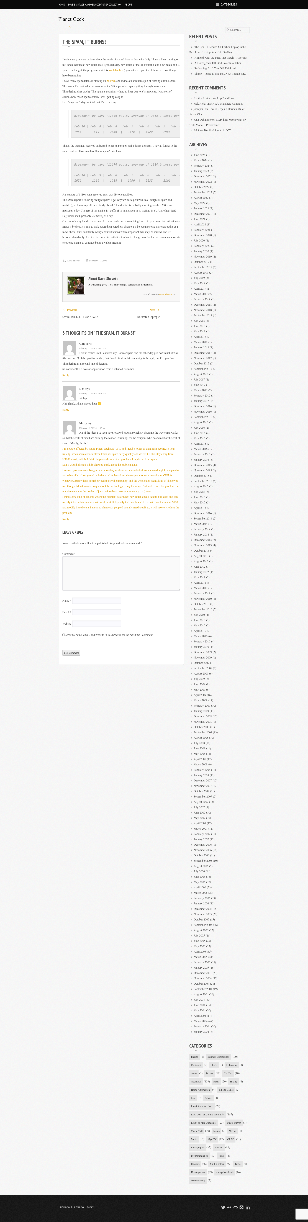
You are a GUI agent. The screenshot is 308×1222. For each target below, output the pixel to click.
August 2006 (201, 866)
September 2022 (203, 192)
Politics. (219, 1147)
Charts (214, 1065)
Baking (194, 1056)
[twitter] (223, 1207)
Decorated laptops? (148, 317)
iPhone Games (226, 1089)
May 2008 (199, 753)
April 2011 (200, 582)
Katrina (208, 1098)
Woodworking (198, 1180)
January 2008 (201, 775)
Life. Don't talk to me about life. (207, 1114)
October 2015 (201, 475)
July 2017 (199, 379)
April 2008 (200, 759)
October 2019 (201, 262)
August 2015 (201, 486)
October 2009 (201, 663)
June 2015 (199, 497)
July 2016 (199, 427)
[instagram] (241, 1207)
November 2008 (203, 721)
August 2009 (201, 673)
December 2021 (203, 213)
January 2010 (201, 647)
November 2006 (203, 850)
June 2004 (199, 1005)
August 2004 (201, 994)
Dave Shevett (73, 260)
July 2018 (199, 320)
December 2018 (203, 304)
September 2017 (203, 369)
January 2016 (201, 459)
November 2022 (203, 181)
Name (66, 600)
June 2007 (199, 812)
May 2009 (199, 689)
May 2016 (199, 438)
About (128, 4)
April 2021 (200, 224)
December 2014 (203, 513)
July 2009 (199, 679)
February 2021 (202, 229)
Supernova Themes (83, 1207)
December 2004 (203, 973)
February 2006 (202, 898)
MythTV (212, 1139)
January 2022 (201, 208)
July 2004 (199, 999)
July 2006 (199, 871)
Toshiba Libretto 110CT (217, 130)
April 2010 (200, 630)
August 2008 (201, 737)
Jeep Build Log (225, 98)
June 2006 (199, 876)
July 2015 (199, 491)
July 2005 (199, 935)
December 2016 (203, 406)
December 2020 (203, 235)
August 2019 (201, 272)
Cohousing (231, 1065)
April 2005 (200, 951)
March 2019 (200, 294)
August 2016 (201, 422)
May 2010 (199, 625)
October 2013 (201, 550)
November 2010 (203, 598)
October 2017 (201, 363)
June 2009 (199, 684)
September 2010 (203, 609)
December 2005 (203, 908)
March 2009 (200, 700)
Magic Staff (197, 1131)
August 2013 (201, 556)
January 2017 (201, 401)
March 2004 (200, 1021)
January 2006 (201, 903)
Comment (69, 553)
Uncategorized (198, 1172)
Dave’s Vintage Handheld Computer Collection (94, 4)
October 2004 (201, 983)
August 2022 (201, 197)
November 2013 (203, 545)
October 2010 (201, 604)
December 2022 (203, 176)
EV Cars (228, 1073)
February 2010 (202, 641)
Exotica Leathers (203, 98)
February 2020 (202, 246)
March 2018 (200, 342)
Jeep (193, 1098)
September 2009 (203, 668)
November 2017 (203, 358)
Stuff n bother (217, 1164)
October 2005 (201, 919)
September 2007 (203, 796)
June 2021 (199, 219)
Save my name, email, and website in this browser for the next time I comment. (109, 635)
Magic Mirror (234, 1122)
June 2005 (199, 941)
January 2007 (201, 839)
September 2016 (203, 417)
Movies (232, 1131)
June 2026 (199, 155)
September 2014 (203, 518)
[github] (235, 1207)
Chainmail (196, 1065)
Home (62, 4)
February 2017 (202, 395)
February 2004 (202, 1026)
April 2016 (200, 443)
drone (194, 1073)
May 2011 (199, 577)
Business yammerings (218, 1056)
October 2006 (201, 855)
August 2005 (201, 930)
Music (194, 1139)
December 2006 (203, 844)
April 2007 (200, 823)
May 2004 (199, 1010)
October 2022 (201, 187)
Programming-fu (199, 1155)
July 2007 (199, 807)
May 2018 (199, 331)
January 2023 (201, 171)
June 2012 (199, 566)
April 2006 (200, 887)
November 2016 (203, 411)
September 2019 (203, 267)
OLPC (230, 1139)
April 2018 (200, 336)
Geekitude (196, 1081)
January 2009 (201, 711)
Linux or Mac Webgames (203, 1122)
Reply (65, 375)
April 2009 (200, 695)
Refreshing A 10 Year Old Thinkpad (215, 68)
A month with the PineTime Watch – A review (220, 57)
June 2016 (199, 433)
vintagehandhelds (224, 1172)
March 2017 (200, 390)
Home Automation (200, 1089)
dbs (81, 389)
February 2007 (202, 834)
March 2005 (200, 957)
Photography (197, 1147)
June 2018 (199, 326)
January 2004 (201, 1031)
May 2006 (199, 882)
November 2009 (203, 657)
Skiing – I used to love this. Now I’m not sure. (220, 73)
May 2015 (199, 502)
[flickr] (229, 1207)
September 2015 (203, 481)
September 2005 (203, 925)
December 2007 (203, 780)
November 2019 (203, 256)
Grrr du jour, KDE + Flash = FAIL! (80, 317)
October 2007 (201, 791)
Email (66, 612)
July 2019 (199, 278)
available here (116, 70)
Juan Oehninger (203, 119)
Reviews (195, 1164)
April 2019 (200, 288)
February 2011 (202, 593)
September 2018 (203, 315)
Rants (221, 1155)
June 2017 (199, 385)
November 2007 (203, 786)
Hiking (233, 1081)
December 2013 (203, 540)
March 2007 (200, 828)
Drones (209, 1073)
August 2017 (201, 374)
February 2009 (202, 705)
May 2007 (199, 818)
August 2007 (201, 802)
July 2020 (199, 240)
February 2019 (202, 299)
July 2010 (199, 614)
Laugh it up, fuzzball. (202, 1106)
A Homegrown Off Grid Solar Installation (218, 63)
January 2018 (201, 347)
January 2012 (201, 572)
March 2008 (200, 764)
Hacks (216, 1081)
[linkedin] (247, 1207)
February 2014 (202, 529)
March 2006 (200, 892)
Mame (216, 1131)
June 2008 (199, 748)
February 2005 (202, 962)
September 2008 (203, 732)
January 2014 (201, 534)
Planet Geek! (72, 18)
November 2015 (203, 470)
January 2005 (201, 967)
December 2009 (203, 652)
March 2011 (200, 588)
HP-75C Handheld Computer (226, 103)
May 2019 (199, 283)
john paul (199, 109)
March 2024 (200, 160)
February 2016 (202, 454)
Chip (82, 343)
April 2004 (200, 1015)
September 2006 (203, 860)
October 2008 (201, 727)
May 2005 (199, 946)
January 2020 (201, 251)
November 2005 (203, 914)
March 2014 (200, 524)
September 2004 (203, 989)
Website (66, 623)
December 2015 (203, 465)
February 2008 (202, 769)
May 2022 (199, 203)
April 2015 (200, 508)
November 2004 (203, 978)
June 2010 (199, 620)
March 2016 (200, 449)
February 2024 (202, 165)
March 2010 (200, 636)
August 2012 (201, 561)
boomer (111, 81)
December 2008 (203, 716)
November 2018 (203, 310)
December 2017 (203, 352)
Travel (238, 1164)
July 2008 (199, 743)
